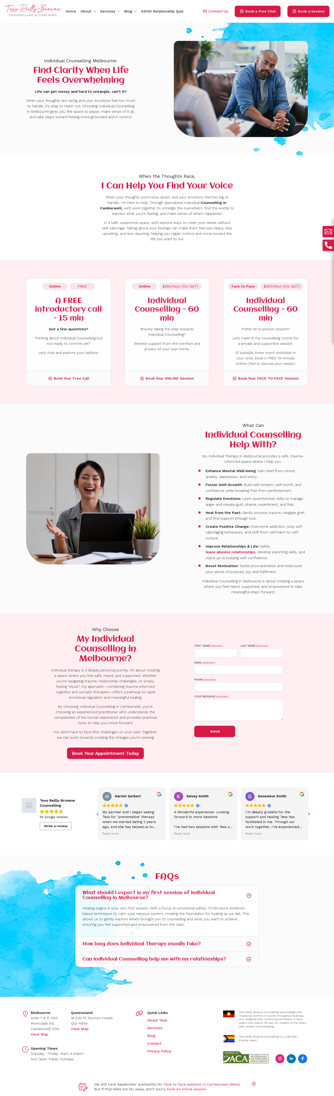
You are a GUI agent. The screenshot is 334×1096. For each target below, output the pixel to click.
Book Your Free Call (71, 378)
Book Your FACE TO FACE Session (268, 378)
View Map (39, 1034)
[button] (308, 814)
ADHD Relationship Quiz (162, 11)
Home (70, 11)
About (86, 11)
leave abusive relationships (230, 552)
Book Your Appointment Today (105, 753)
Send (214, 731)
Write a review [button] (55, 826)
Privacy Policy (159, 1051)
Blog (128, 11)
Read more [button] (110, 833)
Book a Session (311, 11)
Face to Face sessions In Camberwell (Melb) (202, 1084)
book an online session (186, 1089)
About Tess (157, 1020)
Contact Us (217, 11)
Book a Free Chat (260, 11)
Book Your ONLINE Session (170, 378)
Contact (154, 1043)
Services (108, 11)
